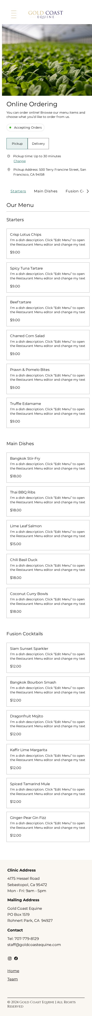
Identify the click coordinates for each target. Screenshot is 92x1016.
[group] (27, 143)
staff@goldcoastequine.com (34, 944)
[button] (17, 143)
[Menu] (14, 14)
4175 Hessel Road (23, 878)
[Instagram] (9, 958)
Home (13, 971)
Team (12, 979)
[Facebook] (16, 958)
